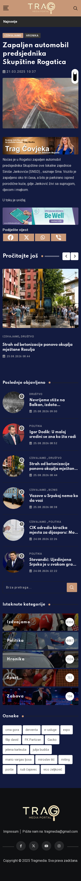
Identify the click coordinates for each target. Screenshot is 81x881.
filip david (11, 740)
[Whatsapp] (42, 237)
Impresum (11, 831)
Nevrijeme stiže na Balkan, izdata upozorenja (47, 405)
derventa (31, 730)
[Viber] (58, 237)
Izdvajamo (11, 336)
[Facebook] (10, 237)
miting (65, 759)
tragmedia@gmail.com (61, 831)
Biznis (53, 489)
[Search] (75, 8)
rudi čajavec (28, 769)
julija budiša (41, 750)
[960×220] (40, 216)
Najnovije (10, 22)
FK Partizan (33, 740)
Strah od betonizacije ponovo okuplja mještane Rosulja (53, 469)
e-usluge (50, 730)
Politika (35, 426)
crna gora (12, 730)
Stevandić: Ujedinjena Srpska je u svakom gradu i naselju (53, 564)
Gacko (52, 740)
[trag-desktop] (40, 145)
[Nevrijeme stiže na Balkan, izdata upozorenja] (13, 402)
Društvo (27, 336)
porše (9, 769)
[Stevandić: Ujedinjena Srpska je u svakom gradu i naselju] (13, 562)
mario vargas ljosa (18, 759)
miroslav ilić (46, 759)
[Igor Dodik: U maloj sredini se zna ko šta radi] (13, 434)
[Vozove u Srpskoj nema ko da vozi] (13, 498)
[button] (66, 256)
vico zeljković (52, 769)
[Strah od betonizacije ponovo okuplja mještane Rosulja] (13, 466)
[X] (26, 237)
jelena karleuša (15, 750)
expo (66, 730)
